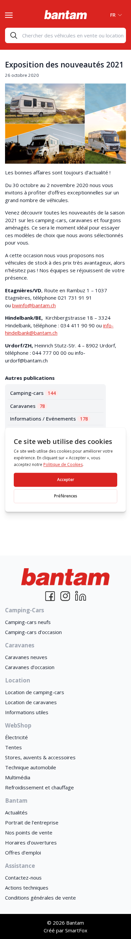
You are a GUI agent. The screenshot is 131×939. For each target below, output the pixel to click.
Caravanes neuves (26, 657)
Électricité (16, 737)
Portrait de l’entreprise (31, 822)
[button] (114, 15)
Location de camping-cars (34, 692)
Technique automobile (30, 767)
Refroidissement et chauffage (39, 787)
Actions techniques (26, 887)
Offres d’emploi (23, 852)
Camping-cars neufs (28, 622)
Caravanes (27, 406)
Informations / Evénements (49, 418)
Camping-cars (33, 392)
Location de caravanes (31, 702)
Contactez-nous (23, 877)
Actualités (16, 812)
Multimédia (17, 777)
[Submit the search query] (13, 35)
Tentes (13, 747)
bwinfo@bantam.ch (34, 305)
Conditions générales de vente (40, 897)
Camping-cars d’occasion (33, 632)
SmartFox (76, 930)
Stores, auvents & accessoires (40, 757)
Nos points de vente (28, 832)
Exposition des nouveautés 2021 (64, 64)
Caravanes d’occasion (29, 667)
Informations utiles (26, 712)
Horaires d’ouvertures (31, 842)
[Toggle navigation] (9, 14)
